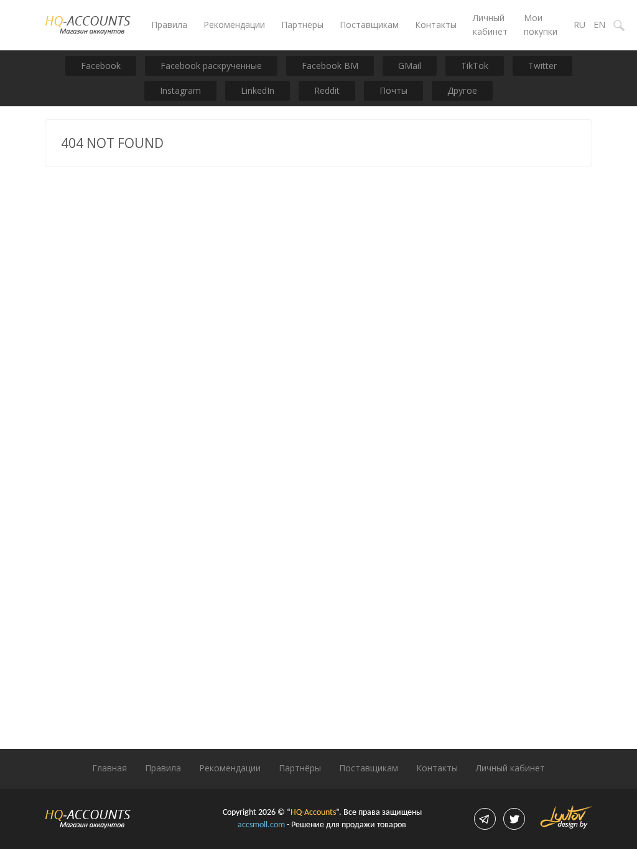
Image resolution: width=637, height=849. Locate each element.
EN (599, 24)
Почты (393, 90)
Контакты (436, 24)
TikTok (474, 65)
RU (579, 24)
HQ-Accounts (313, 812)
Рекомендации (234, 24)
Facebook (101, 65)
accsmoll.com (261, 825)
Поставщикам (369, 24)
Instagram (180, 90)
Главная (109, 768)
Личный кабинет (510, 768)
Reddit (327, 90)
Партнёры (302, 24)
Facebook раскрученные (211, 65)
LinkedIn (257, 90)
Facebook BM (330, 65)
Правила (169, 24)
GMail (409, 65)
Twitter (542, 65)
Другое (462, 90)
